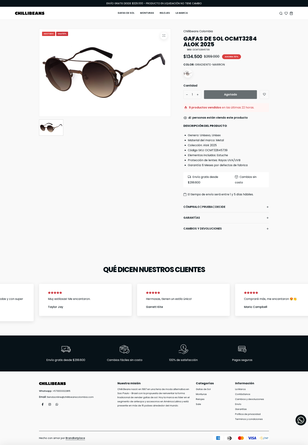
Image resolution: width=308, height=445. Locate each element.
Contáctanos (242, 394)
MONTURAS (147, 13)
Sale (198, 404)
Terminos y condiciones (249, 419)
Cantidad (190, 86)
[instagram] (49, 404)
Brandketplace (75, 438)
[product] (163, 35)
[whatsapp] (56, 404)
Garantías (241, 409)
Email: (42, 397)
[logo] (29, 13)
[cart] (291, 13)
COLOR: (204, 65)
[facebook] (42, 404)
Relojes (200, 399)
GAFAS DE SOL (126, 13)
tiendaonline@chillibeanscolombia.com (70, 397)
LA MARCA (182, 13)
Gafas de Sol (203, 389)
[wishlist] (286, 13)
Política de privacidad (248, 414)
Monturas (201, 394)
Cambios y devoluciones (249, 399)
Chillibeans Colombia (198, 31)
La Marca (240, 389)
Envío (238, 404)
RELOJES (165, 13)
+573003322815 (61, 391)
